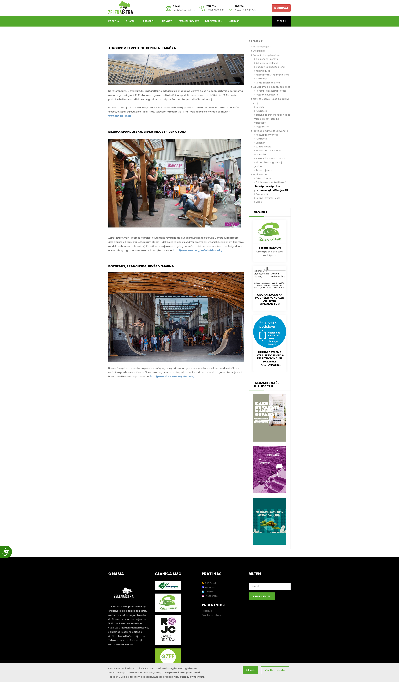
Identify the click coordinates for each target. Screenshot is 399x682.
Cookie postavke (275, 670)
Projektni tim (262, 126)
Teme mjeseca (263, 170)
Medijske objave (189, 21)
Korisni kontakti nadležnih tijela (272, 74)
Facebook (211, 587)
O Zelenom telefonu (266, 59)
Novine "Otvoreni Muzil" (268, 198)
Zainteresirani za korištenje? (270, 182)
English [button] (281, 21)
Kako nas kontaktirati (266, 63)
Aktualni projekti (261, 46)
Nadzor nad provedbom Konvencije (267, 152)
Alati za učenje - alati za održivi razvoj (270, 101)
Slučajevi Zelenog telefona (270, 66)
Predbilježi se (261, 596)
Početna (113, 21)
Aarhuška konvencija (266, 134)
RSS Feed (210, 583)
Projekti (256, 41)
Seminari (260, 142)
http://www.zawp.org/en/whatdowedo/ (197, 250)
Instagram (211, 595)
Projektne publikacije (266, 94)
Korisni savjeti (262, 70)
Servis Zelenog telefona (266, 55)
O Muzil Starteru (264, 178)
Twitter (209, 591)
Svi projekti (258, 50)
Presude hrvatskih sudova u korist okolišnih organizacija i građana (270, 162)
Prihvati (250, 670)
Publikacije (261, 78)
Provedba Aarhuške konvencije (270, 130)
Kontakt (234, 21)
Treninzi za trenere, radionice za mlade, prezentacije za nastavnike (272, 118)
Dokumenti (261, 194)
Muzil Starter (259, 174)
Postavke (207, 610)
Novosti (167, 21)
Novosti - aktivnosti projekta (270, 90)
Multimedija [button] (213, 21)
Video (258, 201)
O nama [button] (130, 21)
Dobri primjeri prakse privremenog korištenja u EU (271, 188)
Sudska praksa (263, 146)
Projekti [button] (148, 21)
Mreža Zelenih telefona (268, 82)
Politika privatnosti (212, 615)
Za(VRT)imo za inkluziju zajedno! (271, 86)
